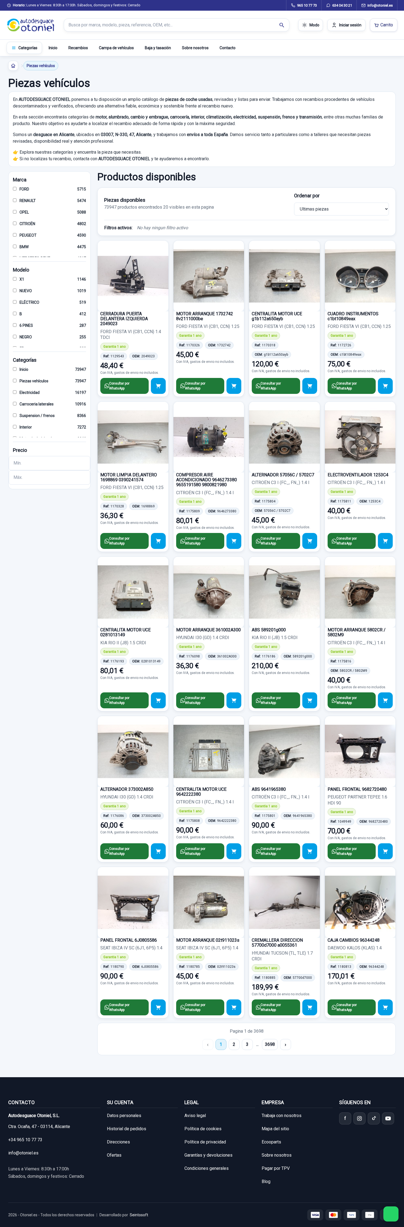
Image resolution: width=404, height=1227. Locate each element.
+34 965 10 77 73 (25, 1139)
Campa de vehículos (116, 48)
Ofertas (114, 1155)
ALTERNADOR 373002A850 (126, 789)
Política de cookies (203, 1128)
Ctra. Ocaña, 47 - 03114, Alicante (39, 1126)
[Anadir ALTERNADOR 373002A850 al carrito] (158, 851)
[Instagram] (359, 1118)
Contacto (228, 48)
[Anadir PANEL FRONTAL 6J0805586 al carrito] (158, 1007)
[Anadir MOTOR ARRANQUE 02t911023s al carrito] (233, 1007)
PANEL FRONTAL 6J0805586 (128, 940)
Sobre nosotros (195, 48)
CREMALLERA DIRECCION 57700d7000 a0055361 (277, 943)
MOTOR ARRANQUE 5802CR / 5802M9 (357, 632)
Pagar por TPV (276, 1168)
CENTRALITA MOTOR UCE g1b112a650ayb (277, 316)
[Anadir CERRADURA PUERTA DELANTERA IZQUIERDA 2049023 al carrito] (158, 386)
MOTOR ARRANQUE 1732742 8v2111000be (204, 316)
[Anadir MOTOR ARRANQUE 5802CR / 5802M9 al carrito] (385, 700)
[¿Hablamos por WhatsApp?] (391, 1214)
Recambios (78, 48)
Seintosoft (139, 1215)
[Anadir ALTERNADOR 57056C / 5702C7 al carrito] (309, 541)
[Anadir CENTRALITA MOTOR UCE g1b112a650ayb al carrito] (309, 386)
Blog (266, 1181)
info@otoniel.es (23, 1153)
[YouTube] (388, 1118)
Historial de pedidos (126, 1128)
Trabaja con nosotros (281, 1115)
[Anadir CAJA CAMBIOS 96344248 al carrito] (385, 1007)
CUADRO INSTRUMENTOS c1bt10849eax (353, 316)
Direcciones (118, 1142)
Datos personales (124, 1115)
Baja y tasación (158, 48)
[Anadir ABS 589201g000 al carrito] (309, 700)
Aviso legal (195, 1115)
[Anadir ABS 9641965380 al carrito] (309, 851)
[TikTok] (374, 1118)
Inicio (53, 48)
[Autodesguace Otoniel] (31, 25)
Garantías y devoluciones (208, 1155)
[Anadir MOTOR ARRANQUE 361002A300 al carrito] (233, 700)
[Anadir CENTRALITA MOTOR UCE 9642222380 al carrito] (233, 851)
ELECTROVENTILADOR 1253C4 (358, 474)
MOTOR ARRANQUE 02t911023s (207, 940)
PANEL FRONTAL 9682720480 (357, 789)
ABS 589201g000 (269, 629)
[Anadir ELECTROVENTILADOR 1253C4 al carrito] (385, 541)
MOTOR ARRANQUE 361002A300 (208, 629)
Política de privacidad (205, 1142)
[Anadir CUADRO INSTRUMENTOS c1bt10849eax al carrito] (385, 386)
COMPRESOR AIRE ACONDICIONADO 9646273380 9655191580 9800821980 (206, 480)
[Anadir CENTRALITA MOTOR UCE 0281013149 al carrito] (158, 700)
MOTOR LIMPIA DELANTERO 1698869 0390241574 (128, 477)
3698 (270, 1044)
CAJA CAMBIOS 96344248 (354, 940)
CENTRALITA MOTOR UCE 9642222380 (201, 792)
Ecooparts (271, 1142)
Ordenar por (307, 195)
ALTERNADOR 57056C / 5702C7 (283, 474)
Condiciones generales (206, 1168)
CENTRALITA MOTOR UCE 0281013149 (125, 632)
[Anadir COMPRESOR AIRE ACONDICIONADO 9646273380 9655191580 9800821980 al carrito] (233, 541)
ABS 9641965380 (269, 789)
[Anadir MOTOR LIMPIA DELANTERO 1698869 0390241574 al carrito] (158, 541)
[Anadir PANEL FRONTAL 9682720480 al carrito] (385, 851)
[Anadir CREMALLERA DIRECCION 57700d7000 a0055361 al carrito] (309, 1007)
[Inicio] (13, 66)
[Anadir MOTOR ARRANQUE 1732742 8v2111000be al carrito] (233, 386)
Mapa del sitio (275, 1128)
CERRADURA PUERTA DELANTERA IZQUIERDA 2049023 (124, 319)
